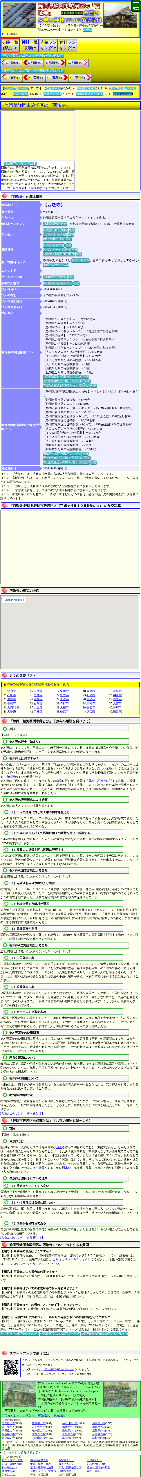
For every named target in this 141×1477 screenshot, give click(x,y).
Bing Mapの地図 (53, 238)
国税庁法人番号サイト (58, 283)
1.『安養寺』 (13, 77)
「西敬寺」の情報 (55, 276)
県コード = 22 (80, 260)
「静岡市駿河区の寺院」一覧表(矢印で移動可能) (32, 70)
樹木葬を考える (39, 1460)
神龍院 (117, 695)
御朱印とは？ (9, 1467)
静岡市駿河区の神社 (122, 88)
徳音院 (117, 711)
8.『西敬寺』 (53, 62)
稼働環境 (44, 1415)
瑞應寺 (11, 699)
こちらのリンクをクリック (70, 1259)
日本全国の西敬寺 (55, 223)
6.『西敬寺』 (35, 62)
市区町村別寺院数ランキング (62, 453)
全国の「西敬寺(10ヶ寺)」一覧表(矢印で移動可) (32, 55)
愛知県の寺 (68, 1430)
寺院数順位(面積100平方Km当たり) (66, 385)
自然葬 (10, 776)
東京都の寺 (38, 1423)
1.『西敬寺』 (13, 62)
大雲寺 (117, 703)
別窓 (72, 230)
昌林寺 (38, 695)
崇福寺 (38, 699)
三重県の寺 (98, 1430)
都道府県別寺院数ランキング (62, 376)
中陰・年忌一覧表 (40, 1464)
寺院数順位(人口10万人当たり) (63, 381)
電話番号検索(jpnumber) (59, 254)
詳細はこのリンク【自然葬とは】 (22, 1237)
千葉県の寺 (8, 1423)
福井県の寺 (68, 1427)
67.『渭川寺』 (78, 77)
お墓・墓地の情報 (12, 1464)
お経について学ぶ (97, 1464)
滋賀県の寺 (8, 1434)
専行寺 (64, 703)
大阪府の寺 (68, 1434)
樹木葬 (66, 1167)
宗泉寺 (117, 690)
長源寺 (90, 707)
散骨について (66, 1464)
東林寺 (38, 711)
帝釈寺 (117, 707)
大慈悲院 (13, 707)
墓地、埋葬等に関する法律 (106, 780)
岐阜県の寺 (38, 1430)
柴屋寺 (64, 690)
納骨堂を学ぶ (9, 1471)
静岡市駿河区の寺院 (89, 94)
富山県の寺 (8, 1427)
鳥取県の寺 (68, 1437)
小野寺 (11, 695)
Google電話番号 (53, 245)
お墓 (59, 1147)
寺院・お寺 (93, 1471)
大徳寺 (64, 707)
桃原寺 (64, 711)
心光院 (90, 695)
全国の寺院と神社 (16, 88)
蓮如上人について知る (43, 1471)
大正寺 (38, 707)
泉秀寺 (90, 703)
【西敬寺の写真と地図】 (20, 163)
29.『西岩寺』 (36, 77)
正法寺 (64, 699)
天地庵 (11, 711)
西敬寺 (18, 197)
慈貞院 (11, 690)
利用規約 (59, 1415)
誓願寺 (11, 703)
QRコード (99, 1360)
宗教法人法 (8, 1474)
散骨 (59, 780)
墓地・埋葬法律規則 (98, 1467)
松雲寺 (64, 695)
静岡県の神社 (86, 88)
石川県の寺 (38, 1427)
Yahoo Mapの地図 (55, 234)
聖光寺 (90, 699)
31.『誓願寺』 (55, 77)
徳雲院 (90, 711)
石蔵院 (38, 703)
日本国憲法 (65, 1471)
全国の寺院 (20, 94)
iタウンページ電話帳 (56, 249)
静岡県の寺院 (52, 94)
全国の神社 (53, 88)
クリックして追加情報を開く (22, 1452)
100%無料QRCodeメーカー (59, 1369)
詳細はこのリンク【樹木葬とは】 (22, 1113)
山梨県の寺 (98, 1427)
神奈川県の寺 (70, 1423)
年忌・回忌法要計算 (70, 1467)
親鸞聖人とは (66, 1460)
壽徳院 (90, 690)
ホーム (87, 29)
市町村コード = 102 (56, 264)
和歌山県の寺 (40, 1437)
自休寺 (38, 690)
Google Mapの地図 (55, 230)
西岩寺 (117, 699)
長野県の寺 (8, 1430)
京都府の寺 (38, 1434)
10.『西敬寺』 (76, 62)
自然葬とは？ (94, 1460)
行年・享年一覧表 (12, 1460)
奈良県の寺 (8, 1437)
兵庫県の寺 (98, 1434)
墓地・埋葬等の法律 (41, 1467)
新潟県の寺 (98, 1423)
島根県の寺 (98, 1437)
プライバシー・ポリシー (18, 1415)
